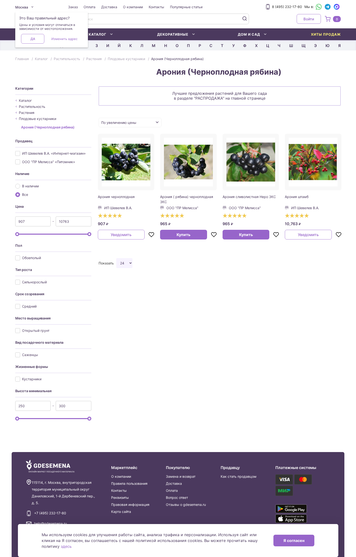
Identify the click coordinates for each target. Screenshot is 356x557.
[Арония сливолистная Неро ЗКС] (251, 162)
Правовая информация (130, 504)
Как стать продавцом (238, 476)
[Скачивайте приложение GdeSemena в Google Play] (298, 508)
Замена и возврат (180, 476)
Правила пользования (129, 483)
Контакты (156, 7)
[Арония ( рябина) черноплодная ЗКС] (188, 162)
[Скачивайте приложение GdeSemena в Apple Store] (298, 518)
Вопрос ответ (177, 497)
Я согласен (293, 540)
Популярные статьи (186, 7)
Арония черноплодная (116, 197)
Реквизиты (120, 497)
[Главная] (50, 466)
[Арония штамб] (313, 162)
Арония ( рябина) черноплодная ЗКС (186, 199)
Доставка (109, 7)
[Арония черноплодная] (126, 162)
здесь (66, 546)
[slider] (17, 234)
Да (33, 39)
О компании (133, 7)
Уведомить (121, 234)
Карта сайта (121, 511)
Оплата (89, 7)
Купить (183, 234)
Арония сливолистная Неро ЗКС (249, 197)
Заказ (73, 7)
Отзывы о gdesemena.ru (186, 504)
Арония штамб (297, 197)
